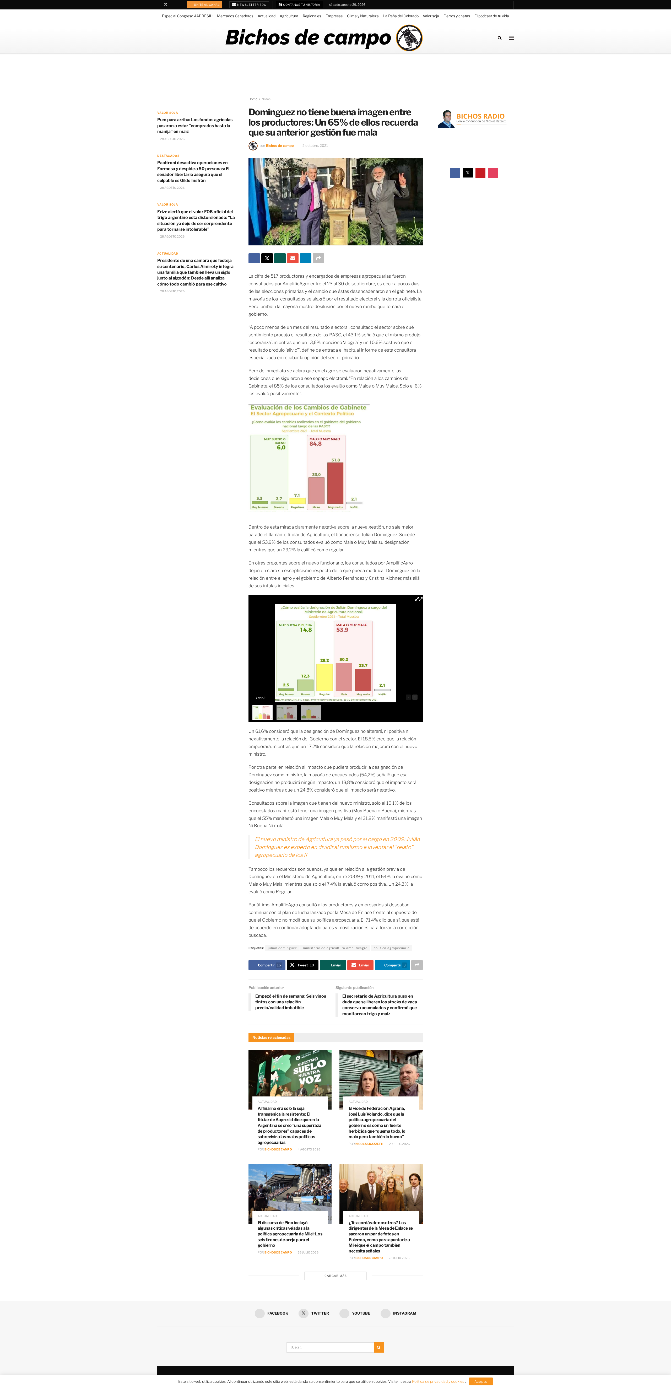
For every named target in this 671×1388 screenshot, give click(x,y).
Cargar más (335, 1276)
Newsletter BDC (251, 5)
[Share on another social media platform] (318, 258)
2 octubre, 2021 (315, 145)
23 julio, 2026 (398, 1258)
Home (252, 99)
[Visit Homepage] (324, 37)
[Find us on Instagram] (179, 4)
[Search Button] (500, 38)
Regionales (312, 16)
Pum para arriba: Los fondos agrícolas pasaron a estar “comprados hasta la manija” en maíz (194, 125)
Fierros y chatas (456, 16)
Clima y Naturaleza (363, 16)
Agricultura (289, 16)
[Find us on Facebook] (158, 4)
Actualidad (266, 16)
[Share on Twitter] (267, 258)
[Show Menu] (511, 38)
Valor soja (431, 16)
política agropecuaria (392, 948)
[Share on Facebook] (254, 258)
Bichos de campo (280, 145)
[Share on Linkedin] (305, 258)
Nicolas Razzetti (369, 1144)
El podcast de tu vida (491, 16)
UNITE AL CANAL (206, 5)
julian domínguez (282, 948)
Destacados (168, 156)
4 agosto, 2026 (308, 1149)
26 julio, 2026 (307, 1252)
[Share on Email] (293, 258)
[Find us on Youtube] (172, 4)
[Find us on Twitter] (165, 4)
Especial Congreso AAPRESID (187, 16)
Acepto (481, 1381)
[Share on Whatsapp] (280, 258)
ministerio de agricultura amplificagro (335, 948)
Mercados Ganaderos (235, 16)
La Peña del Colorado (401, 16)
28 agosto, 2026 (172, 139)
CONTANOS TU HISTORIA (301, 5)
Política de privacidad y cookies (438, 1381)
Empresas (334, 16)
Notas (266, 99)
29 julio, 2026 (399, 1144)
